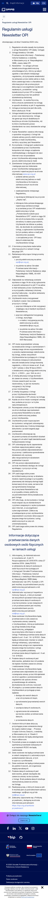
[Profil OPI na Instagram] (33, 828)
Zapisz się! (24, 820)
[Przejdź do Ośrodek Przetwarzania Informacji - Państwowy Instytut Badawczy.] (4, 16)
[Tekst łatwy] (35, 3)
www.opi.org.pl (29, 174)
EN (44, 3)
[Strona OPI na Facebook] (8, 828)
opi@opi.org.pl (22, 262)
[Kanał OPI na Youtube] (26, 828)
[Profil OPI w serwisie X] (20, 828)
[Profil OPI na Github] (21, 837)
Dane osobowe (11, 879)
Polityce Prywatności (27, 897)
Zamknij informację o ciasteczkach (42, 887)
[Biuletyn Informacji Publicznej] (11, 837)
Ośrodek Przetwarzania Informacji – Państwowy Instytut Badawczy (8, 9)
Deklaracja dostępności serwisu (18, 882)
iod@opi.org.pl (18, 613)
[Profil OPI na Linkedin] (14, 828)
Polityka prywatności (14, 876)
